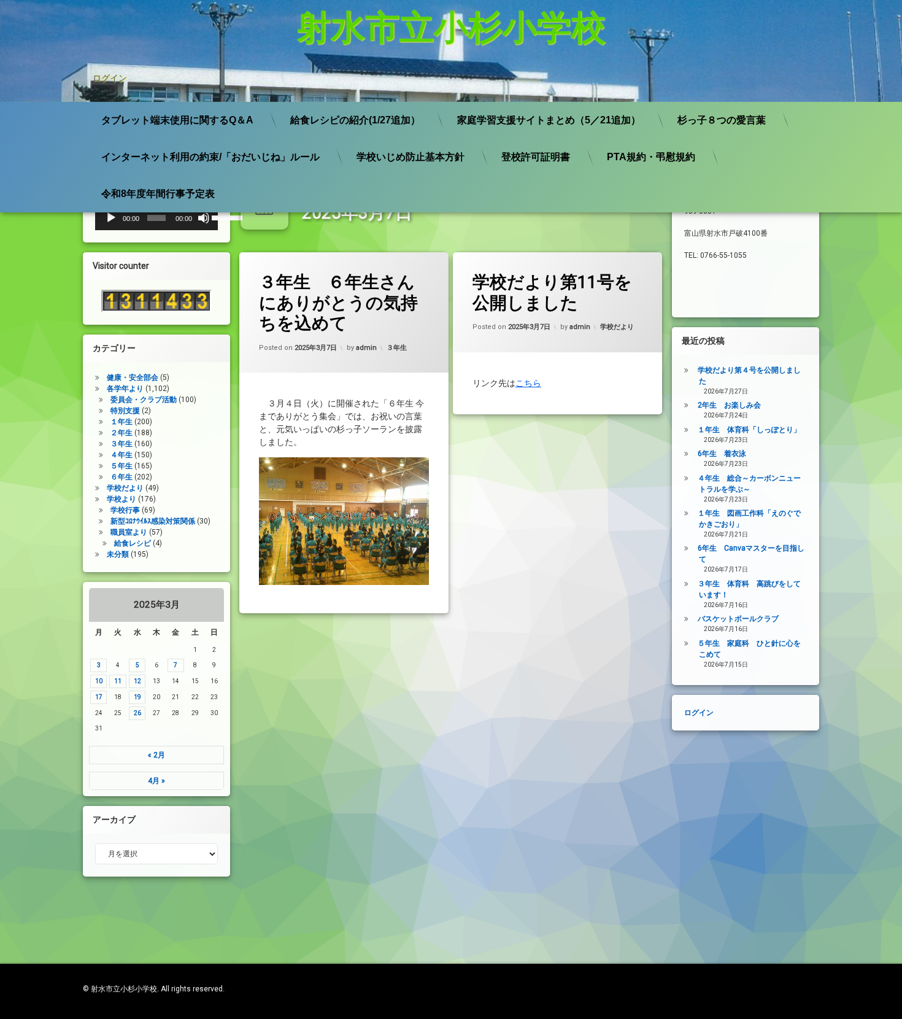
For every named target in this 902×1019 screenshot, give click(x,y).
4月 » (156, 781)
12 (137, 681)
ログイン (110, 78)
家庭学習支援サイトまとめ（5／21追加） (549, 120)
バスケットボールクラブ (738, 618)
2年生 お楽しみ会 (729, 405)
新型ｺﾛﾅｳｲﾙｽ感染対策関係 (152, 521)
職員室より (128, 532)
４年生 (121, 455)
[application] (156, 218)
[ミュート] (204, 218)
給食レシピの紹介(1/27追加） (355, 120)
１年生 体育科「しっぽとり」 (749, 429)
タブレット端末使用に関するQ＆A (177, 120)
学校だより (617, 327)
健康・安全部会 (132, 377)
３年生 (397, 348)
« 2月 (156, 755)
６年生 (121, 477)
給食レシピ (132, 543)
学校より (121, 499)
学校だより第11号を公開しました (552, 292)
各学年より (125, 388)
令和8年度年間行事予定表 (158, 193)
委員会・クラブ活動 (143, 399)
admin (366, 348)
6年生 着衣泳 (722, 453)
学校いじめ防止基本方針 (410, 157)
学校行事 (125, 510)
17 (98, 697)
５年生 (121, 466)
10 (98, 681)
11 (117, 681)
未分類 (118, 554)
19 (137, 697)
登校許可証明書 (535, 157)
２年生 (121, 432)
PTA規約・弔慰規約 (651, 157)
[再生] (111, 218)
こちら (528, 383)
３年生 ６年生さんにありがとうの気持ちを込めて (338, 302)
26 (137, 713)
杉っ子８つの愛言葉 (721, 120)
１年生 (121, 421)
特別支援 (125, 410)
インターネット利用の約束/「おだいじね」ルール (210, 157)
